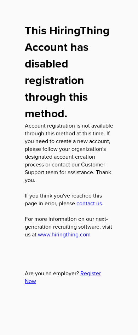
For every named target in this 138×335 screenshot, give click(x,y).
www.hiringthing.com (64, 234)
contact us (89, 203)
